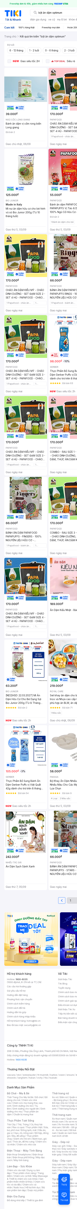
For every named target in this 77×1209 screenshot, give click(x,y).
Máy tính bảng (21, 1160)
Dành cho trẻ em (22, 1138)
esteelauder (29, 1075)
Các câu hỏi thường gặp (19, 986)
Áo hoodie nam (66, 1124)
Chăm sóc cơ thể (22, 1176)
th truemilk (43, 1075)
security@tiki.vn (32, 1025)
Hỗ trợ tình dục (32, 1187)
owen (62, 1075)
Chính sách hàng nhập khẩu (21, 1016)
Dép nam (68, 1167)
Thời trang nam (61, 1114)
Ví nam (55, 1196)
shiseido (11, 1077)
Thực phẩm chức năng (24, 1173)
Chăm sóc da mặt (16, 1170)
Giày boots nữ (64, 1151)
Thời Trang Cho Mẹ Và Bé (20, 1097)
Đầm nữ (64, 1097)
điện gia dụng (38, 19)
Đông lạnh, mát (29, 1130)
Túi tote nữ (71, 1186)
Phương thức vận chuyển (19, 999)
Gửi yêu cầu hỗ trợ (16, 990)
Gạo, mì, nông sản (23, 1133)
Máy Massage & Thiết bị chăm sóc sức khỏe (27, 1177)
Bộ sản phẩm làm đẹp (26, 1189)
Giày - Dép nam (62, 1160)
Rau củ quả (18, 1127)
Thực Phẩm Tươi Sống (20, 1120)
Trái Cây (11, 1124)
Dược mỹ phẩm (35, 1190)
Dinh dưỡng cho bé (23, 1105)
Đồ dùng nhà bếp (16, 1200)
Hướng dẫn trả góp (16, 1012)
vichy (40, 1077)
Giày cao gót (58, 1146)
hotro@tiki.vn (33, 1020)
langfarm (22, 1077)
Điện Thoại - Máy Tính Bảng (24, 1150)
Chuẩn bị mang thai (23, 1114)
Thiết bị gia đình (35, 1200)
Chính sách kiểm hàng (18, 1003)
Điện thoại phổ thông (23, 1157)
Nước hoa (19, 1187)
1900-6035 (22, 979)
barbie (53, 1075)
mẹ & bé (62, 19)
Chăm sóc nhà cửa (26, 1144)
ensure (70, 1075)
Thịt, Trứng (23, 1124)
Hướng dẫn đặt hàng (17, 995)
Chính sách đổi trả (16, 1008)
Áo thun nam (58, 1118)
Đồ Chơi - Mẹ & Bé (18, 1093)
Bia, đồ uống (18, 1136)
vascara (11, 1075)
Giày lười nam (59, 1164)
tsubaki (53, 1077)
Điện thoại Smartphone (19, 1154)
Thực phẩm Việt (34, 1127)
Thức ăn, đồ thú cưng (23, 1141)
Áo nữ (55, 1097)
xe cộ (51, 19)
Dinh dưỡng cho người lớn (26, 1108)
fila (46, 1077)
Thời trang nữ (60, 1093)
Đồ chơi (39, 1097)
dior (19, 1075)
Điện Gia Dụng (16, 1196)
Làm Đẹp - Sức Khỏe (19, 1166)
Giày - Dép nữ (60, 1142)
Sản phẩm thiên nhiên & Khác (25, 1180)
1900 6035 (21, 1059)
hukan (32, 1077)
